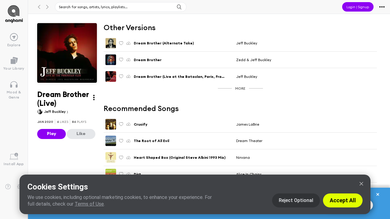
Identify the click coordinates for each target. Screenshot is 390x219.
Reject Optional (296, 200)
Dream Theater (249, 140)
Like (81, 133)
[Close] (361, 183)
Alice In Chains (248, 174)
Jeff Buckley (55, 111)
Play (51, 133)
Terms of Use (89, 204)
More (240, 88)
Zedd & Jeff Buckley (253, 59)
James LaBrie (247, 124)
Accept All (343, 200)
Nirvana (243, 157)
